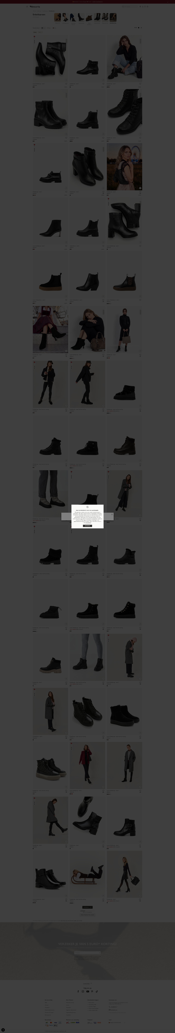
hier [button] (85, 520)
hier (81, 518)
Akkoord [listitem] (87, 525)
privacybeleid (88, 522)
